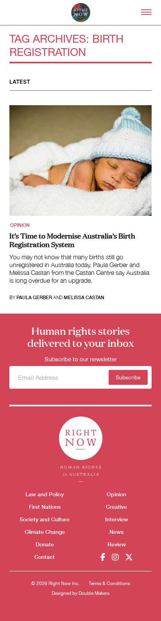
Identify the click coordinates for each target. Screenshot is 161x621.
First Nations (45, 506)
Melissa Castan (84, 297)
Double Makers (94, 593)
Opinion (20, 225)
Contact (44, 556)
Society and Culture (45, 519)
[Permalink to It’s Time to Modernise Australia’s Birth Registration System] (80, 163)
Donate (45, 544)
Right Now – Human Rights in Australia (80, 12)
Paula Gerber (34, 297)
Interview (116, 519)
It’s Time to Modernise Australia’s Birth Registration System (72, 239)
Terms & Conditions (109, 583)
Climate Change (45, 531)
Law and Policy (44, 494)
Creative (116, 506)
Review (116, 544)
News (116, 531)
